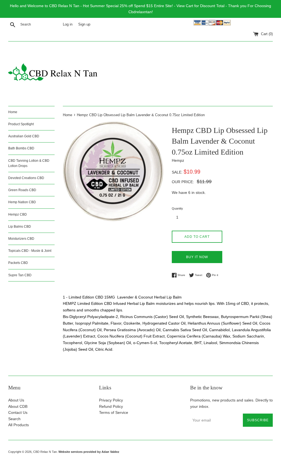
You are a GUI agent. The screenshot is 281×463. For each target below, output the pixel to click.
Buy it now (197, 257)
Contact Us (17, 412)
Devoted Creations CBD (26, 178)
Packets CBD (18, 263)
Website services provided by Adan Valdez (88, 451)
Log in (67, 24)
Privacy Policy (111, 400)
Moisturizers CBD (21, 239)
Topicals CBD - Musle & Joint (29, 251)
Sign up (84, 24)
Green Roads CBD (22, 190)
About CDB (17, 406)
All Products (18, 425)
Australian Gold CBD (23, 136)
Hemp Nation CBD (22, 202)
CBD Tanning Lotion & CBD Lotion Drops (28, 163)
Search (14, 419)
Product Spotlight (21, 124)
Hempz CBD (17, 214)
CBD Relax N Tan (45, 451)
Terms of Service (113, 412)
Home (12, 112)
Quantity (177, 208)
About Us (16, 400)
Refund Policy (111, 406)
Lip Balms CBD (19, 226)
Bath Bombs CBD (21, 148)
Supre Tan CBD (20, 275)
